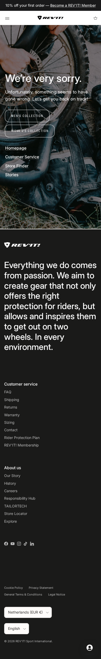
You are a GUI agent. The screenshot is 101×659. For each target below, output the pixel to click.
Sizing (9, 422)
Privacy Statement (41, 588)
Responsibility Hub (19, 498)
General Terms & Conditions (23, 594)
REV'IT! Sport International (34, 641)
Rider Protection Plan (22, 437)
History (10, 483)
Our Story (12, 475)
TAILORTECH (15, 506)
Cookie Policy (13, 588)
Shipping (11, 399)
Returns (10, 407)
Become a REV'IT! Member (73, 5)
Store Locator (15, 513)
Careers (10, 491)
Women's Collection (29, 131)
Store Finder (16, 165)
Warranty (12, 415)
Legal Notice (56, 594)
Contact (11, 430)
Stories (11, 174)
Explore (10, 521)
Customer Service (22, 156)
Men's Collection (27, 116)
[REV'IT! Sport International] (50, 17)
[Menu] (7, 17)
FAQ (7, 392)
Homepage (15, 148)
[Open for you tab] (89, 647)
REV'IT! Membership (21, 445)
